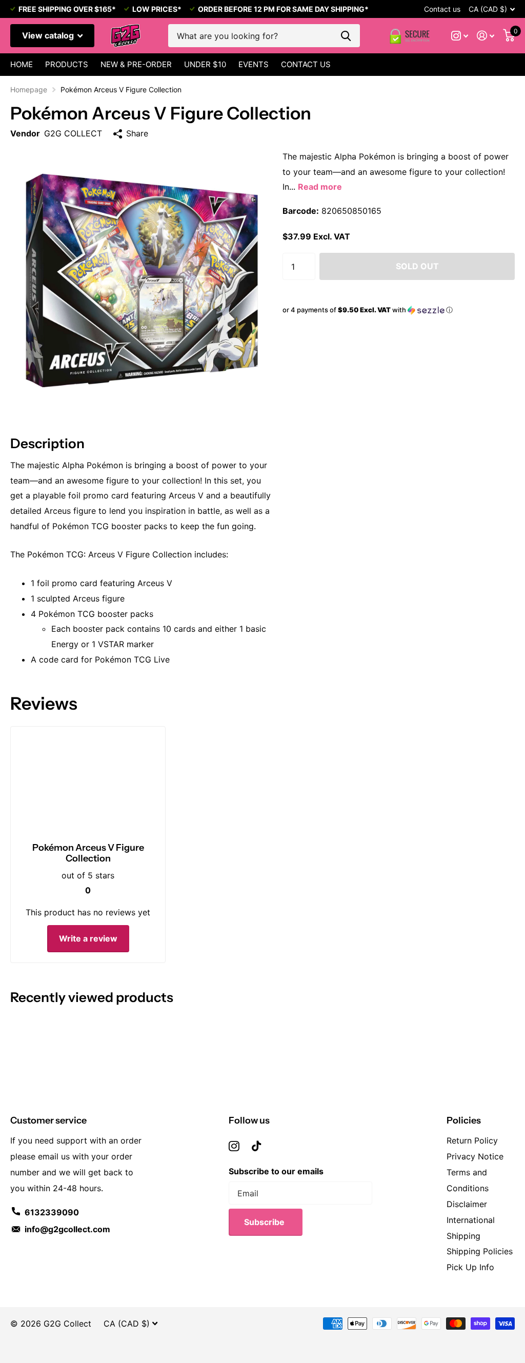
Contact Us (306, 64)
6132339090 (52, 1212)
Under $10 (205, 64)
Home (21, 64)
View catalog (49, 35)
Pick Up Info (470, 1267)
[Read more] (460, 35)
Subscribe (265, 1222)
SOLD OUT (417, 266)
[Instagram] (234, 1146)
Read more (320, 187)
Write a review (88, 938)
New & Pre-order (136, 64)
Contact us (442, 9)
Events (253, 64)
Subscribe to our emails (276, 1171)
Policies (464, 1120)
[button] (398, 310)
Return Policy (472, 1140)
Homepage (28, 89)
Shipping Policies (480, 1251)
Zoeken (346, 35)
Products (66, 64)
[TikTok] (256, 1146)
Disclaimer (467, 1204)
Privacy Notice (475, 1156)
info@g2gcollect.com (67, 1229)
